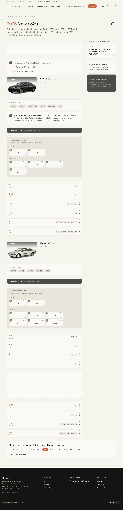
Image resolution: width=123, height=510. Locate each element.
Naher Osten (32, 106)
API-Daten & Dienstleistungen (73, 6)
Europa (22, 106)
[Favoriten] (111, 6)
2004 (58, 449)
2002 (71, 449)
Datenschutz (101, 488)
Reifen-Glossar (49, 488)
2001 (78, 449)
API (45, 481)
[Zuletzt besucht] (107, 6)
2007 (38, 449)
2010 (19, 449)
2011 (12, 449)
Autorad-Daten (41, 6)
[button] (44, 130)
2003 (65, 449)
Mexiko (42, 106)
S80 (30, 16)
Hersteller (30, 6)
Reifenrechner (55, 6)
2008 (32, 449)
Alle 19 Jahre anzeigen (19, 454)
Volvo (25, 16)
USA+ (60, 106)
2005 (52, 449)
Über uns (100, 481)
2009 (25, 449)
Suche (91, 6)
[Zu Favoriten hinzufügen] (55, 79)
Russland (51, 106)
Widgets (46, 484)
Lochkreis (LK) (29, 32)
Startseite (10, 16)
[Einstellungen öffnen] (115, 6)
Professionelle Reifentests (79, 481)
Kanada (13, 106)
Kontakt (99, 484)
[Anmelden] (103, 6)
